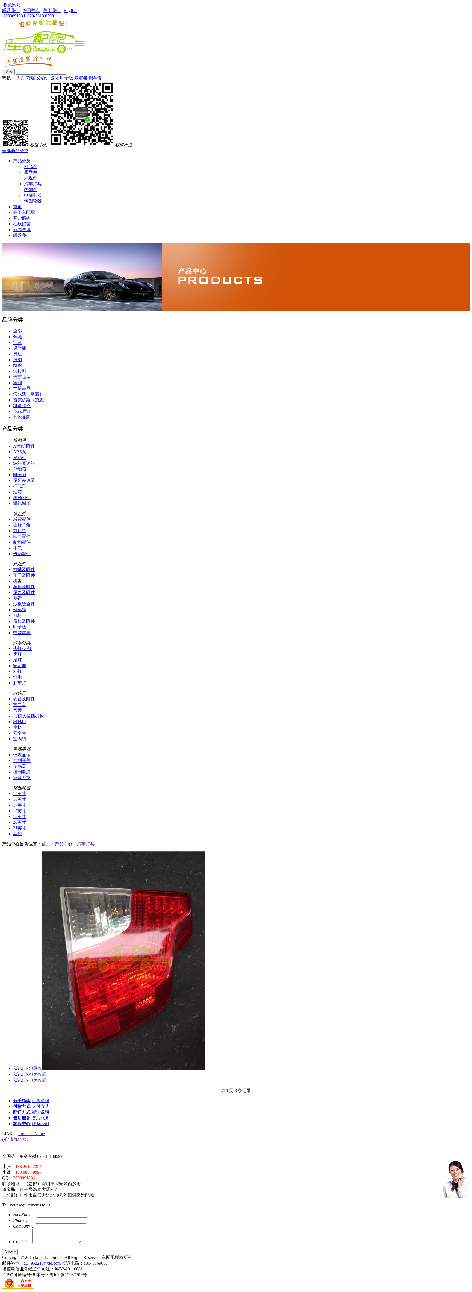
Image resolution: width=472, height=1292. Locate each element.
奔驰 (17, 336)
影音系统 (22, 777)
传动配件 (22, 553)
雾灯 (17, 654)
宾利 (17, 382)
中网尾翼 (22, 632)
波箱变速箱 (24, 463)
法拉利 (19, 371)
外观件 (30, 178)
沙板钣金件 (24, 604)
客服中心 (22, 1123)
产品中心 (63, 843)
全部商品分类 (15, 150)
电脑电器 (33, 195)
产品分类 (22, 160)
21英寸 (19, 828)
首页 (17, 206)
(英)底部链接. (15, 1139)
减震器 (80, 77)
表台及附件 (24, 698)
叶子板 (66, 77)
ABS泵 (19, 451)
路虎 (17, 365)
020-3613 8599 (40, 16)
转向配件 (22, 536)
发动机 (42, 77)
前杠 (17, 615)
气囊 (17, 710)
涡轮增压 (22, 503)
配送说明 (40, 1112)
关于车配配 (24, 212)
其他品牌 (22, 417)
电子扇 (19, 474)
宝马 (17, 342)
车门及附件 (24, 575)
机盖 (17, 581)
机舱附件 (22, 497)
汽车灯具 (33, 183)
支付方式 (40, 1106)
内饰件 (30, 189)
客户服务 (22, 218)
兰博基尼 (22, 388)
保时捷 (19, 348)
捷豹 (17, 359)
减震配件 (22, 519)
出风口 (19, 721)
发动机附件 (24, 446)
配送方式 (22, 1112)
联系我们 (11, 10)
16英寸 (19, 799)
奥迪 (17, 354)
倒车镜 (95, 77)
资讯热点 (31, 10)
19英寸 (19, 816)
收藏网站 (12, 4)
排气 (17, 548)
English (70, 10)
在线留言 (22, 224)
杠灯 (17, 671)
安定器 (19, 665)
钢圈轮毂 (33, 201)
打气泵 (19, 486)
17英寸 (19, 805)
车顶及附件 (24, 586)
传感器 (19, 766)
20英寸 (19, 822)
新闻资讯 (22, 229)
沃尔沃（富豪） (28, 394)
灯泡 (17, 677)
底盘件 (30, 172)
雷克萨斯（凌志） (30, 400)
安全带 (19, 733)
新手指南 (22, 1100)
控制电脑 (22, 772)
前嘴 (30, 77)
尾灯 (17, 660)
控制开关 (22, 760)
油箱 (17, 492)
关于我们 (52, 10)
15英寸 (19, 793)
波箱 (54, 77)
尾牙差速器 (24, 480)
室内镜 (19, 739)
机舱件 (30, 166)
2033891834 (14, 16)
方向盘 (19, 704)
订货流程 (40, 1100)
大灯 (20, 77)
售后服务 (22, 1118)
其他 (17, 833)
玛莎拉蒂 (22, 377)
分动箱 (19, 469)
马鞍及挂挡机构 (28, 716)
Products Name (31, 1133)
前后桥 (19, 530)
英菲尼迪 (22, 411)
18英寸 (19, 810)
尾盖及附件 (24, 592)
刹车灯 (19, 683)
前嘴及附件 (24, 569)
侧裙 (17, 598)
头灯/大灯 (22, 648)
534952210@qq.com (43, 1263)
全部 (17, 331)
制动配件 (22, 542)
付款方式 (22, 1106)
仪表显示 (22, 754)
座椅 (17, 727)
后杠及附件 (24, 621)
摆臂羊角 (22, 525)
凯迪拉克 (22, 405)
